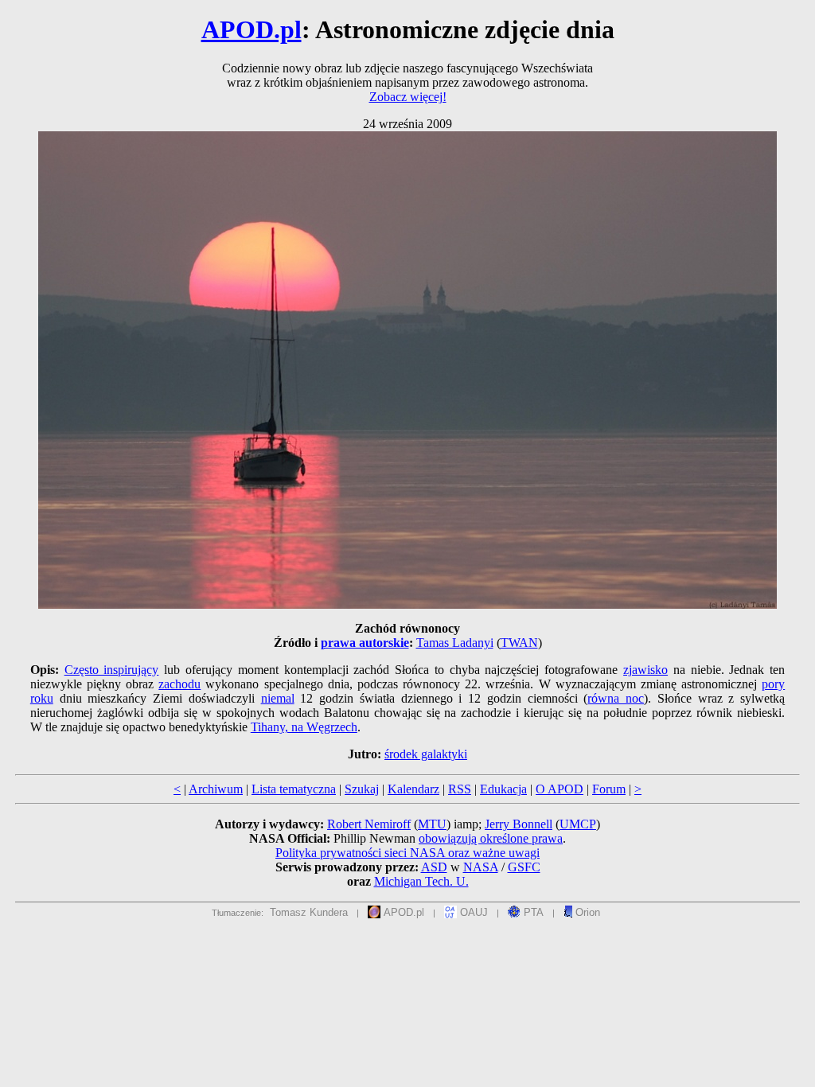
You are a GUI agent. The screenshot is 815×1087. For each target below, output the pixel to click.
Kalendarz (413, 789)
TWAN (519, 642)
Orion (586, 912)
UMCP (578, 824)
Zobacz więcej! (407, 96)
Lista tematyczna (294, 789)
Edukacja (503, 789)
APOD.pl (251, 29)
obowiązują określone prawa (491, 838)
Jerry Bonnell (518, 824)
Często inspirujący (111, 669)
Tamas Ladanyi (454, 642)
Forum (609, 789)
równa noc (615, 698)
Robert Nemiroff (369, 824)
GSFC (524, 867)
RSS (459, 789)
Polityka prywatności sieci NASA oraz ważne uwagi (407, 852)
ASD (434, 867)
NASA (480, 867)
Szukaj (362, 789)
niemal (277, 698)
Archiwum (216, 789)
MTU (432, 824)
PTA (532, 912)
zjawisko (645, 669)
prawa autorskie (365, 642)
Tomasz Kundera (309, 912)
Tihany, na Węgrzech (304, 727)
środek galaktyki (425, 754)
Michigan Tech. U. (421, 881)
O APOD (559, 789)
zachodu (179, 684)
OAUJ (472, 912)
